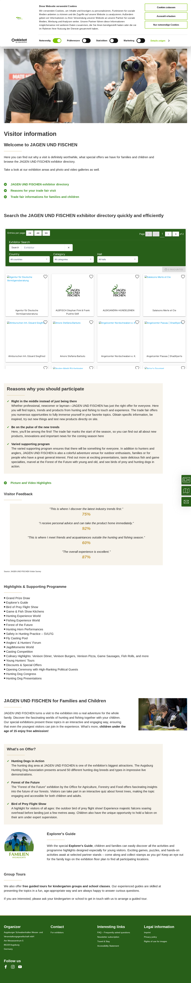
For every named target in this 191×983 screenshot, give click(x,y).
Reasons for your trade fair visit (33, 190)
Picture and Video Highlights (31, 483)
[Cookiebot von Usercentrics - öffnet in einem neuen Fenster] (19, 41)
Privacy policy (150, 937)
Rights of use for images (155, 941)
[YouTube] (21, 966)
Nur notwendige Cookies (166, 24)
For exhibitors (57, 932)
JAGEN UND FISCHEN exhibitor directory (40, 184)
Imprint (147, 932)
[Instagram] (14, 966)
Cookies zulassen (166, 7)
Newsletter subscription (108, 937)
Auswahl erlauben (166, 16)
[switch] (86, 40)
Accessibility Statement (108, 946)
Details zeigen (158, 40)
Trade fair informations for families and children (45, 196)
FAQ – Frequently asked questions (113, 932)
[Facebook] (7, 966)
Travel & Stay (103, 941)
